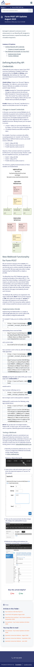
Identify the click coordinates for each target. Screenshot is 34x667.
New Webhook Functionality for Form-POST (17, 51)
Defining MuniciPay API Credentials (14, 47)
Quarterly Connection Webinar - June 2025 (16, 641)
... (8, 7)
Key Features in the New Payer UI (13, 611)
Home (3, 7)
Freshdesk (18, 664)
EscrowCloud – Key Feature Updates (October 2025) (17, 623)
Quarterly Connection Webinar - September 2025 (18, 638)
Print (6, 605)
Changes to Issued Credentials (16, 49)
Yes (22, 593)
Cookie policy (28, 664)
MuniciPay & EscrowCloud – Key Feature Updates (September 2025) (18, 618)
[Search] (30, 11)
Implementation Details (14, 54)
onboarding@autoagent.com (23, 444)
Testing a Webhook (13, 56)
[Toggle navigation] (31, 2)
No (13, 593)
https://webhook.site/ (13, 454)
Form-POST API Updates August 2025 (14, 614)
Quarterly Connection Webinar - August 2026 (16, 635)
